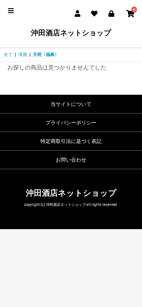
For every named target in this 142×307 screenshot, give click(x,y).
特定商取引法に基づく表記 (71, 141)
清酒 (22, 54)
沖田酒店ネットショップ (71, 33)
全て (8, 54)
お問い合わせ (71, 160)
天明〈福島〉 (46, 54)
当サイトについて (71, 104)
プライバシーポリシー (71, 122)
